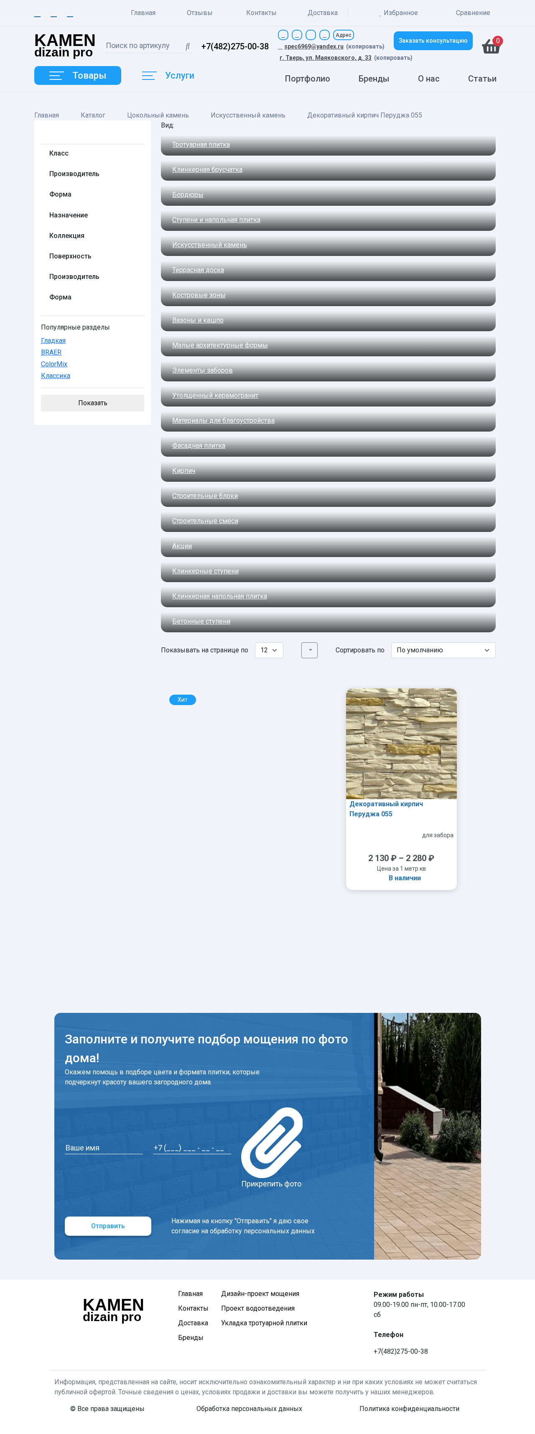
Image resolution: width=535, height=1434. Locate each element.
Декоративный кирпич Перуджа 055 (386, 809)
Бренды (374, 79)
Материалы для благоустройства (223, 420)
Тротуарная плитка (201, 144)
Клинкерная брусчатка (207, 170)
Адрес (344, 35)
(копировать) (365, 46)
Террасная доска (198, 270)
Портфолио (307, 79)
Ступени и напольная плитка (216, 220)
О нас (429, 79)
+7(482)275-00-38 (235, 46)
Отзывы (200, 13)
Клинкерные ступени (205, 571)
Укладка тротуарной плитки (264, 1323)
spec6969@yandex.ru (314, 46)
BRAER (51, 352)
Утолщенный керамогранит (215, 395)
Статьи (482, 79)
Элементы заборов (202, 370)
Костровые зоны (199, 295)
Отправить (108, 1226)
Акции (182, 546)
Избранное (401, 13)
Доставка (323, 13)
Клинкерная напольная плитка (219, 596)
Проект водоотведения (258, 1308)
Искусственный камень (248, 115)
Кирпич (183, 471)
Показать (92, 403)
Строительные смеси (205, 521)
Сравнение (472, 13)
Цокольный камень (158, 115)
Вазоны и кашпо (198, 320)
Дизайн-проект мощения (260, 1294)
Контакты (261, 13)
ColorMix (54, 364)
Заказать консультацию (433, 40)
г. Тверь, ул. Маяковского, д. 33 (326, 57)
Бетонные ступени (201, 621)
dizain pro (65, 46)
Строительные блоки (205, 496)
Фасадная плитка (198, 446)
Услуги (179, 75)
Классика (55, 376)
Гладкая (53, 341)
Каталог (93, 115)
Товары (89, 75)
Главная (143, 13)
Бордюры (188, 195)
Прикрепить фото (271, 1183)
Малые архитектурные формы (220, 345)
